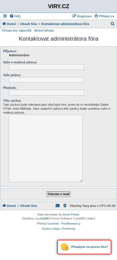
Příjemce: (10, 51)
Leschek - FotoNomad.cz (64, 223)
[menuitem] (15, 16)
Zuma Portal (71, 214)
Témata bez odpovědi (16, 30)
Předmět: (10, 88)
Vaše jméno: (12, 75)
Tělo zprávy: (12, 100)
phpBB (44, 218)
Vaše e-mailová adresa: (20, 62)
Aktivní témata (44, 30)
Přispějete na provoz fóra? (89, 246)
